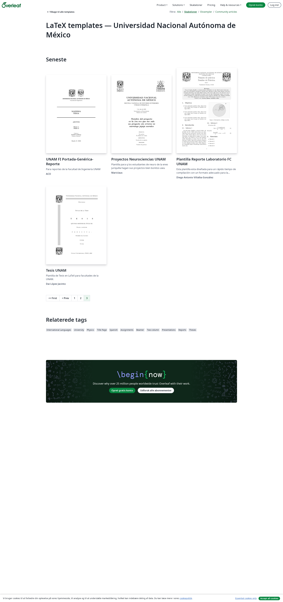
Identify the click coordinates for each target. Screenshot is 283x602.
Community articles (226, 11)
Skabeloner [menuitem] (196, 5)
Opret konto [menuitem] (256, 5)
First (52, 298)
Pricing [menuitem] (211, 5)
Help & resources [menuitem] (230, 5)
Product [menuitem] (161, 5)
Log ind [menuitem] (274, 5)
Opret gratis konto (122, 390)
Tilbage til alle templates (60, 11)
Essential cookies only (246, 598)
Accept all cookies (269, 598)
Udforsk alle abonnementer (156, 390)
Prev (65, 298)
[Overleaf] (11, 5)
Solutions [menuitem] (177, 5)
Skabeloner (190, 11)
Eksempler (206, 11)
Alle (179, 11)
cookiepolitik (186, 598)
